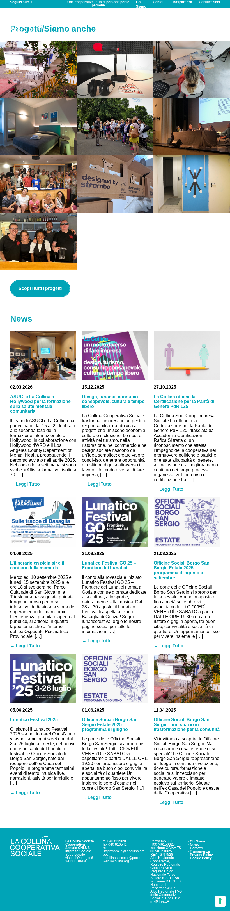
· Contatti (195, 848)
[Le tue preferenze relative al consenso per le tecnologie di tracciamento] (220, 901)
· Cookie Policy (200, 858)
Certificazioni (209, 2)
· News (193, 845)
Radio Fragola (115, 69)
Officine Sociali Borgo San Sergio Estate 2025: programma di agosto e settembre (182, 570)
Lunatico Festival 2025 (34, 719)
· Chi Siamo (197, 841)
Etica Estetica (191, 184)
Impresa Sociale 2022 (191, 127)
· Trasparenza (199, 851)
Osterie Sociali (38, 241)
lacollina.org (119, 861)
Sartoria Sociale (192, 69)
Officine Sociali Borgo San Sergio (38, 69)
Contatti (159, 2)
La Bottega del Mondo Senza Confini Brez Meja (38, 184)
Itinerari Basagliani (115, 127)
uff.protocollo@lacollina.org (124, 851)
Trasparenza (182, 2)
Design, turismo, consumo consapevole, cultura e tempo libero (113, 401)
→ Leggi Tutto (25, 484)
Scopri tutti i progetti (40, 288)
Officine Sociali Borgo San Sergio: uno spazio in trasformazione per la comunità (187, 724)
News (175, 22)
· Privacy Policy (200, 855)
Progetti (120, 22)
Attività (96, 22)
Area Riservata (204, 22)
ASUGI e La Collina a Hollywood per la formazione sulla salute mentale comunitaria (40, 404)
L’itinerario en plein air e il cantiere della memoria (37, 565)
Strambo (115, 184)
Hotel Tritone (38, 126)
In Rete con (149, 22)
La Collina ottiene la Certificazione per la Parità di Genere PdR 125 (184, 401)
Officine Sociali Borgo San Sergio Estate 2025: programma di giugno (110, 724)
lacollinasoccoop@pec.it (121, 858)
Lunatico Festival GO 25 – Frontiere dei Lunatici (109, 565)
